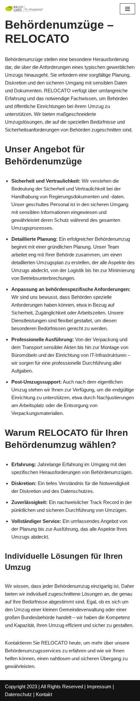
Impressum (99, 686)
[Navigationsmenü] (127, 8)
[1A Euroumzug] (24, 9)
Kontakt (44, 694)
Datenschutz (18, 694)
